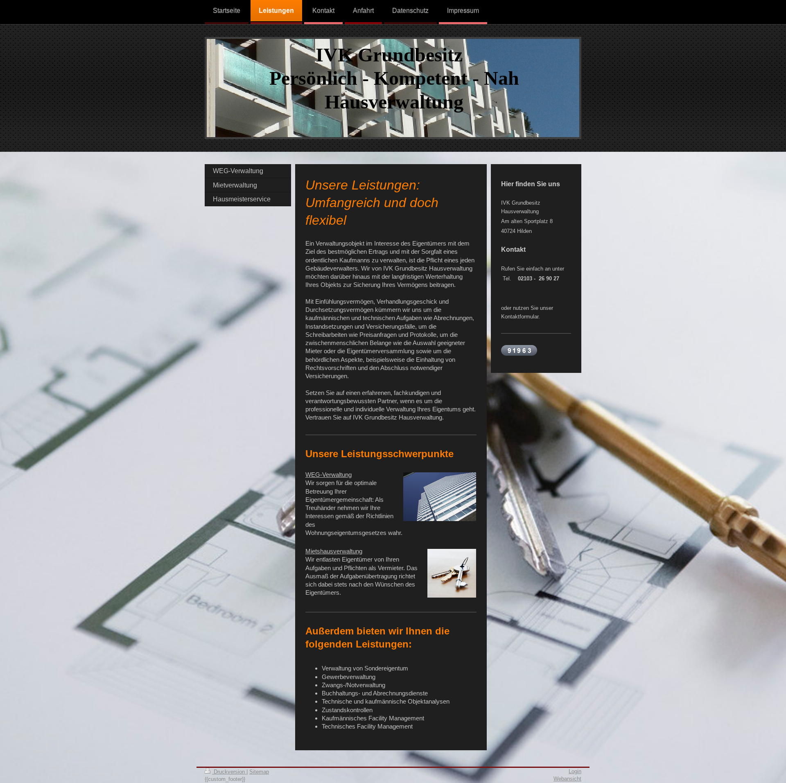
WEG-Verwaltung (328, 474)
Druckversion (229, 772)
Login (575, 771)
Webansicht (567, 779)
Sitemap (259, 772)
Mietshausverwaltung (333, 551)
